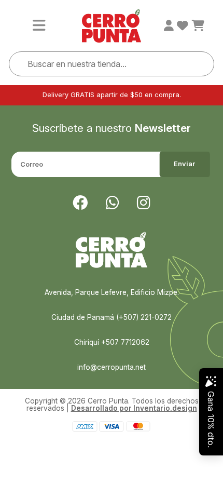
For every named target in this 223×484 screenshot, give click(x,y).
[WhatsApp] (112, 202)
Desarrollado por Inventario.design (134, 408)
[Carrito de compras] (198, 26)
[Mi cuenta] (169, 26)
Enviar (184, 164)
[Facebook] (80, 202)
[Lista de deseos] (182, 26)
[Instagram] (143, 202)
